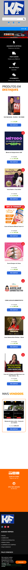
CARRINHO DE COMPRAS (9, 544)
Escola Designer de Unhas (14, 263)
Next (24, 459)
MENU (23, 28)
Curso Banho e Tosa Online (14, 189)
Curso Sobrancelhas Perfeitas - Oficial (14, 337)
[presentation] (4, 417)
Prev (4, 459)
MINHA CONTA (6, 542)
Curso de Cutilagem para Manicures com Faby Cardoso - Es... (14, 374)
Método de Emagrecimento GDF (14, 152)
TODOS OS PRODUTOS (8, 540)
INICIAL (4, 535)
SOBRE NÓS (5, 538)
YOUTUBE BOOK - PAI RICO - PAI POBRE (14, 117)
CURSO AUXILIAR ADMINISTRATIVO (14, 300)
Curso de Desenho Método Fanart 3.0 (14, 226)
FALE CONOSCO (6, 547)
